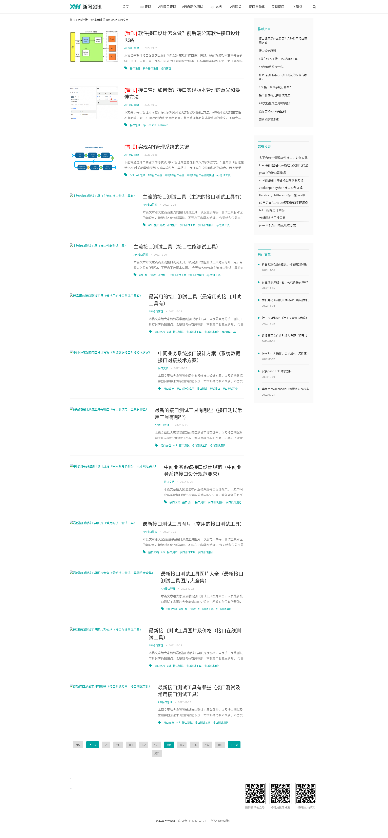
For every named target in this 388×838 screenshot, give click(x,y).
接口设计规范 (233, 502)
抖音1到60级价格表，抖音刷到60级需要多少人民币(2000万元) (284, 265)
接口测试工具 (187, 225)
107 (207, 745)
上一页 (92, 745)
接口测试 (159, 225)
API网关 (235, 6)
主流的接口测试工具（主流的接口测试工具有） (193, 196)
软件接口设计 (150, 68)
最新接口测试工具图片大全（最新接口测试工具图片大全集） (202, 577)
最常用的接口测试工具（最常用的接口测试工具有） (195, 300)
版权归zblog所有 (221, 820)
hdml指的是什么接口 (273, 210)
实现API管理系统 (174, 175)
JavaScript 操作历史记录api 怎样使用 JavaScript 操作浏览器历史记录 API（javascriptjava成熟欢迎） (285, 354)
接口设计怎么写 (185, 388)
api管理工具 (223, 175)
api (144, 125)
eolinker (163, 125)
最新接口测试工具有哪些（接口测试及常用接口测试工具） (199, 690)
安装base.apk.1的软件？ (277, 371)
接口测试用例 (205, 225)
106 (194, 745)
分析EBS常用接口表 (272, 218)
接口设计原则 (267, 51)
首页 (125, 6)
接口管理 (166, 68)
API (132, 175)
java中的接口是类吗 (272, 173)
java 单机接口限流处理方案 (277, 225)
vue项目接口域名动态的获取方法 (281, 180)
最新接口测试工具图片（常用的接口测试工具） (193, 523)
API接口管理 (167, 6)
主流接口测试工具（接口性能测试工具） (177, 246)
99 (106, 745)
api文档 (216, 6)
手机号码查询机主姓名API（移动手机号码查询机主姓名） (285, 300)
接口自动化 (257, 6)
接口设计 (135, 68)
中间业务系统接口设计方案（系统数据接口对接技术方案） (199, 357)
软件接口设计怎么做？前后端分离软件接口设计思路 (182, 36)
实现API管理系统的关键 (156, 146)
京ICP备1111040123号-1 (192, 820)
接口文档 (159, 332)
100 (118, 745)
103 (156, 745)
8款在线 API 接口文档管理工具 (278, 59)
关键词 (298, 6)
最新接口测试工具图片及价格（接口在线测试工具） (195, 634)
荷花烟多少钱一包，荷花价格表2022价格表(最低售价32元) (285, 282)
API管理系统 (155, 175)
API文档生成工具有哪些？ (275, 103)
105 (182, 745)
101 (131, 745)
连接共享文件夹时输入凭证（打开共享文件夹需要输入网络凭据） (284, 336)
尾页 (156, 753)
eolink (152, 125)
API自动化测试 (192, 6)
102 (143, 745)
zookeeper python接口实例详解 (281, 188)
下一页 (234, 745)
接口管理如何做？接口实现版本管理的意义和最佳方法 (182, 93)
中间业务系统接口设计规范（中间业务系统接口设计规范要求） (202, 470)
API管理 (141, 175)
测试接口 (172, 225)
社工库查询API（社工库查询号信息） (285, 318)
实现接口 (277, 6)
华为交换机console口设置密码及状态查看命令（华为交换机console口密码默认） (285, 389)
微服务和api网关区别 (272, 111)
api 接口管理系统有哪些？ (275, 87)
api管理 (145, 6)
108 (220, 745)
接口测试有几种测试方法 (274, 95)
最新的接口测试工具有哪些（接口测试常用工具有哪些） (198, 413)
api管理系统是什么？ (272, 67)
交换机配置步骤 (269, 119)
